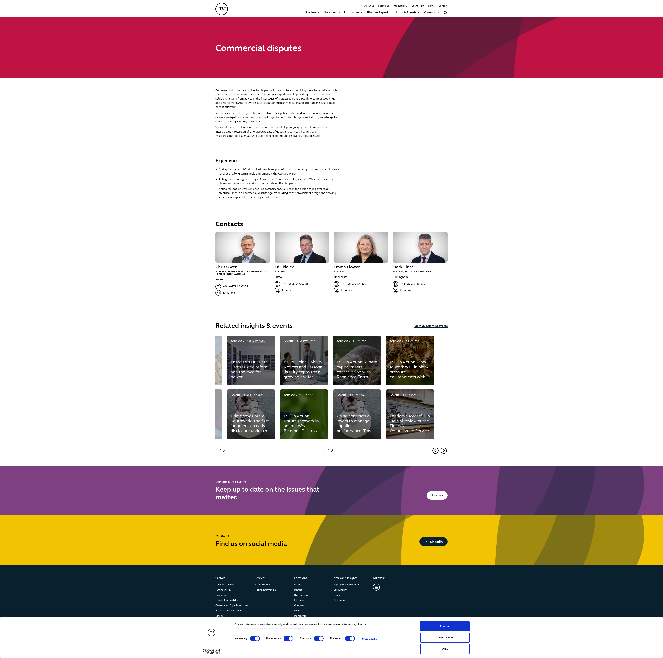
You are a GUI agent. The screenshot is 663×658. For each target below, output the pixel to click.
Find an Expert (377, 12)
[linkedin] (376, 587)
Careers (429, 12)
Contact (443, 6)
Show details (369, 638)
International (400, 6)
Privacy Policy (273, 628)
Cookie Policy (297, 628)
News (431, 6)
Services (330, 12)
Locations (383, 6)
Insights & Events (404, 12)
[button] (313, 13)
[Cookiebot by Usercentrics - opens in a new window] (211, 651)
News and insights (345, 578)
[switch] (288, 638)
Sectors (311, 12)
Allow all (445, 626)
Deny (445, 648)
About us (369, 6)
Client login (418, 6)
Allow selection (445, 637)
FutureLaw (351, 12)
